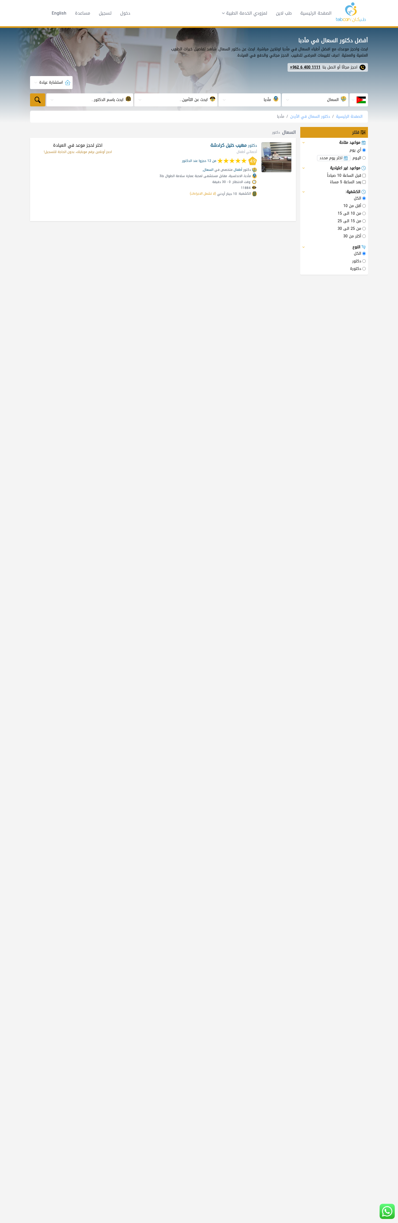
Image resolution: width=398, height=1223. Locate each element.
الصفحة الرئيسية (316, 13)
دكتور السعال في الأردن (310, 116)
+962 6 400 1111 (305, 67)
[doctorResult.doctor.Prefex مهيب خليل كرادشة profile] (276, 157)
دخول (125, 13)
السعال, (208, 170)
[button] (243, 13)
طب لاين (284, 13)
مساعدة (82, 13)
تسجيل (105, 13)
